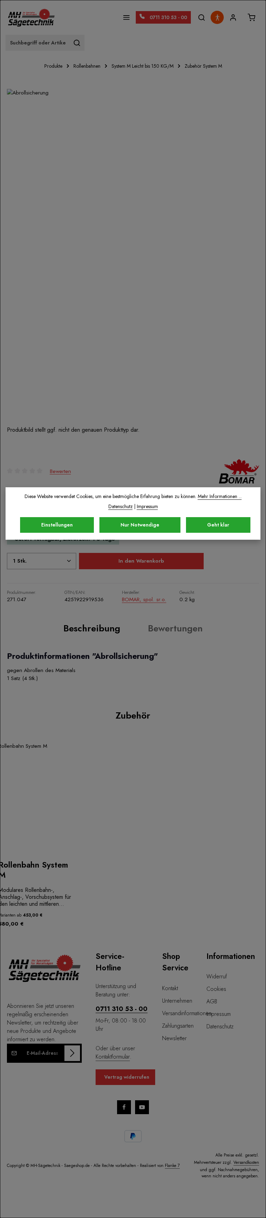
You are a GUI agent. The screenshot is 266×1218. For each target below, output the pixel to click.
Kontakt (170, 988)
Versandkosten (246, 1162)
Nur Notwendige (140, 524)
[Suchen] (201, 17)
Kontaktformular (113, 1057)
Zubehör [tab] (133, 715)
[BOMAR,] (239, 471)
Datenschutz (219, 1026)
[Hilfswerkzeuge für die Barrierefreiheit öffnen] (217, 17)
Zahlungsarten (178, 1026)
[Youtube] (142, 1107)
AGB (211, 1001)
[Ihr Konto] (233, 17)
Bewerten (60, 471)
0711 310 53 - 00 (122, 1008)
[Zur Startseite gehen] (31, 17)
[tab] (91, 628)
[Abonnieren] (72, 1053)
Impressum (218, 1014)
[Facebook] (124, 1107)
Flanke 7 (172, 1165)
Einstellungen (57, 524)
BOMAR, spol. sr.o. (144, 599)
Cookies (216, 989)
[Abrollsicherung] (133, 257)
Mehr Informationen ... (220, 496)
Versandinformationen (187, 1013)
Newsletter (174, 1038)
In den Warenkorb (141, 561)
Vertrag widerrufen (126, 1077)
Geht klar (218, 524)
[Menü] (126, 17)
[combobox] (38, 43)
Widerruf (216, 976)
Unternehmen (177, 1001)
